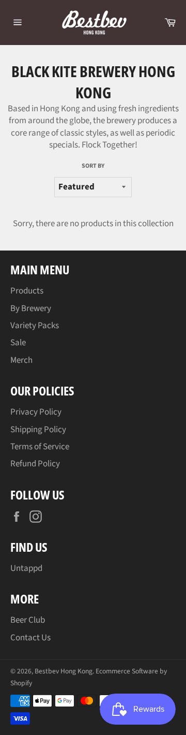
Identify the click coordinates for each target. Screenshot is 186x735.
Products (26, 291)
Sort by (93, 166)
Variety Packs (34, 325)
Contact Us (30, 637)
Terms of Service (39, 446)
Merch (21, 360)
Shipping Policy (38, 429)
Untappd (26, 568)
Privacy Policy (35, 412)
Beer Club (27, 620)
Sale (18, 342)
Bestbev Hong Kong (63, 671)
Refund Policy (35, 464)
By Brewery (30, 308)
